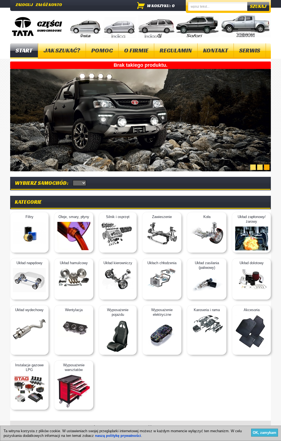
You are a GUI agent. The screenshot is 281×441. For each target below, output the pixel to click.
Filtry (29, 217)
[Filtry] (29, 243)
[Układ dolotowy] (251, 289)
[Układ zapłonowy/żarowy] (251, 249)
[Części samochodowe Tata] (23, 26)
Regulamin (176, 50)
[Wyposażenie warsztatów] (73, 406)
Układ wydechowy (29, 310)
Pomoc (102, 50)
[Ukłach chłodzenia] (161, 287)
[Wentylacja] (73, 336)
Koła (206, 217)
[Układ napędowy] (29, 291)
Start (24, 50)
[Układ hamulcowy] (73, 285)
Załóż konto (49, 4)
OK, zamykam (264, 433)
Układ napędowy (29, 263)
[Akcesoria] (251, 347)
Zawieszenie (162, 217)
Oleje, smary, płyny (73, 217)
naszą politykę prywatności (118, 436)
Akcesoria (252, 310)
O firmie (136, 50)
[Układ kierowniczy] (117, 288)
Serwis (249, 50)
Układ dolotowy (252, 263)
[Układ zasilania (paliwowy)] (206, 296)
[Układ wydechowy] (29, 342)
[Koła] (206, 243)
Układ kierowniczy (117, 263)
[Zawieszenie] (161, 245)
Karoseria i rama (207, 310)
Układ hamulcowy (74, 263)
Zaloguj (24, 4)
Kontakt (215, 50)
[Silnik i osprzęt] (117, 246)
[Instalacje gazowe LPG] (29, 403)
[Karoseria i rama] (206, 332)
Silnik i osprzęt (118, 217)
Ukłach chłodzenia (161, 263)
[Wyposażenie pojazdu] (117, 351)
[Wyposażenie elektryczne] (161, 347)
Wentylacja (74, 310)
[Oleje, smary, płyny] (73, 249)
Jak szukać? (62, 50)
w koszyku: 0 (161, 5)
